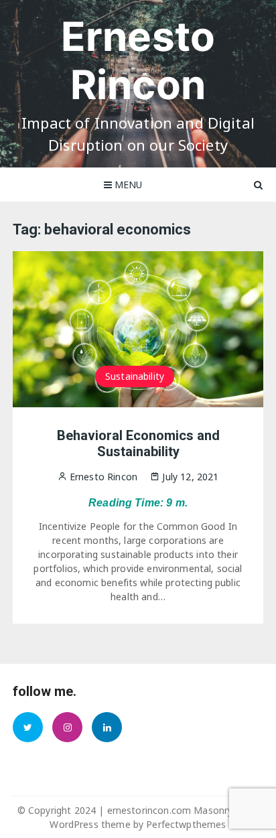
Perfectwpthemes (186, 824)
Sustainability (134, 376)
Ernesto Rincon (138, 60)
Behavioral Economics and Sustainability (138, 443)
